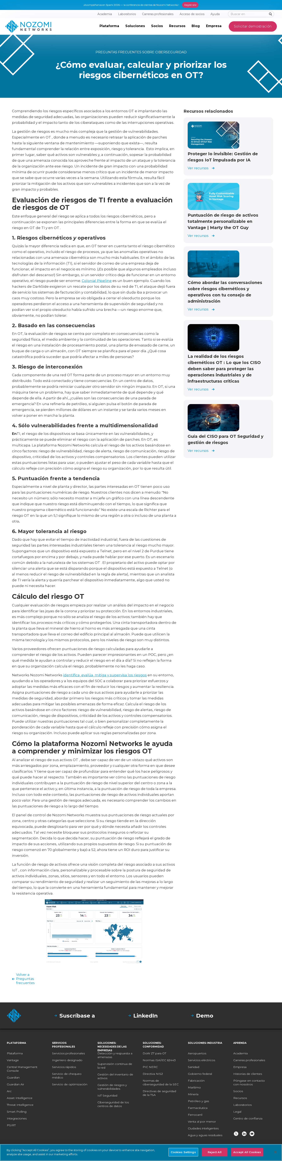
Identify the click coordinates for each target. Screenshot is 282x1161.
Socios (238, 1091)
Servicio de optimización (69, 1084)
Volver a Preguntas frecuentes (25, 979)
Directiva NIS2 (153, 1074)
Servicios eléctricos (201, 1060)
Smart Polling (16, 1111)
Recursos (240, 1098)
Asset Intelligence (19, 1098)
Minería (193, 1094)
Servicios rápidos (64, 1067)
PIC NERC (150, 1067)
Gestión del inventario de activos (115, 1076)
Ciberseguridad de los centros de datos (113, 1104)
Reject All (215, 1152)
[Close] (275, 1152)
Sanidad (193, 1067)
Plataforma (15, 1053)
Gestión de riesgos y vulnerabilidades (112, 1087)
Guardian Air (15, 1084)
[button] (109, 26)
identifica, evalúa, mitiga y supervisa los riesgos (105, 675)
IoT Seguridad (107, 1095)
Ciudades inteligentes (203, 1128)
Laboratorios (242, 1105)
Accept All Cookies (247, 1152)
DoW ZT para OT (154, 1053)
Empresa (239, 1067)
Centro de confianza (247, 1118)
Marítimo (194, 1087)
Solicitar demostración (253, 26)
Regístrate (190, 4)
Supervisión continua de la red (114, 1065)
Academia (240, 1053)
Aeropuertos (197, 1053)
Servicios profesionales (68, 1053)
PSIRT (11, 1125)
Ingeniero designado (67, 1060)
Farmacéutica (197, 1108)
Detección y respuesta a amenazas (114, 1055)
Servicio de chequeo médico (67, 1075)
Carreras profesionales (249, 1060)
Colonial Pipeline (97, 281)
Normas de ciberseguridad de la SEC (161, 1082)
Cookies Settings (183, 1152)
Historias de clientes (247, 1074)
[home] (28, 26)
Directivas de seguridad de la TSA (159, 1093)
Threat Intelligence (20, 1105)
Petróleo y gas (198, 1101)
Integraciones (17, 1118)
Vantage (13, 1060)
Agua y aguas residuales (205, 1135)
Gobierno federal (200, 1074)
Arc (9, 1091)
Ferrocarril (195, 1115)
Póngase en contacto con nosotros (249, 1082)
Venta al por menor (202, 1121)
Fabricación (196, 1080)
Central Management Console (22, 1069)
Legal (237, 1111)
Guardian (13, 1077)
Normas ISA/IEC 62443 (159, 1060)
